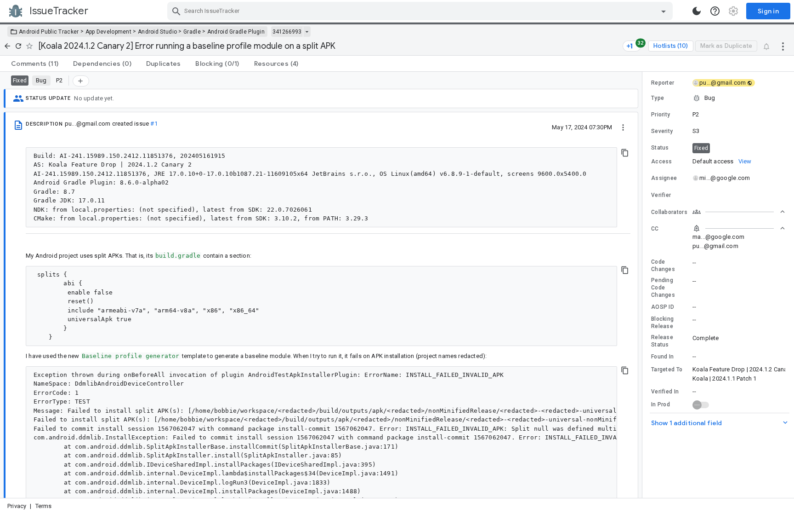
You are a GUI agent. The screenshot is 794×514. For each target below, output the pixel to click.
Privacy (16, 505)
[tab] (35, 63)
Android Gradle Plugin (236, 32)
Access (661, 161)
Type (657, 98)
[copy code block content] (624, 152)
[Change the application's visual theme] (696, 11)
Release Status (662, 341)
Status (660, 147)
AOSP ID (662, 307)
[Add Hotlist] (81, 81)
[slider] (644, 285)
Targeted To (666, 369)
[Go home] (7, 46)
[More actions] (783, 46)
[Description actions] (623, 127)
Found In (662, 356)
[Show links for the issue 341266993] (307, 32)
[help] (715, 11)
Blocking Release (662, 322)
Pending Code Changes (663, 287)
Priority (660, 114)
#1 (153, 123)
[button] (718, 98)
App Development (108, 32)
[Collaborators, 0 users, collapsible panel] (738, 212)
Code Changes (663, 265)
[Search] (176, 11)
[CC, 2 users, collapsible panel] (738, 228)
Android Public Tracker (49, 32)
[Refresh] (18, 46)
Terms (43, 505)
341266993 (286, 32)
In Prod (660, 404)
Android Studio (157, 32)
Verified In (665, 391)
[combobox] (421, 11)
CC (655, 228)
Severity (662, 131)
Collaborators (669, 212)
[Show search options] (663, 11)
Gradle (192, 32)
